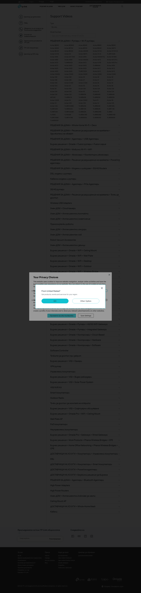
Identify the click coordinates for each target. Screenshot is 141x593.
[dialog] (70, 296)
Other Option (85, 301)
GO (55, 301)
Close (102, 288)
